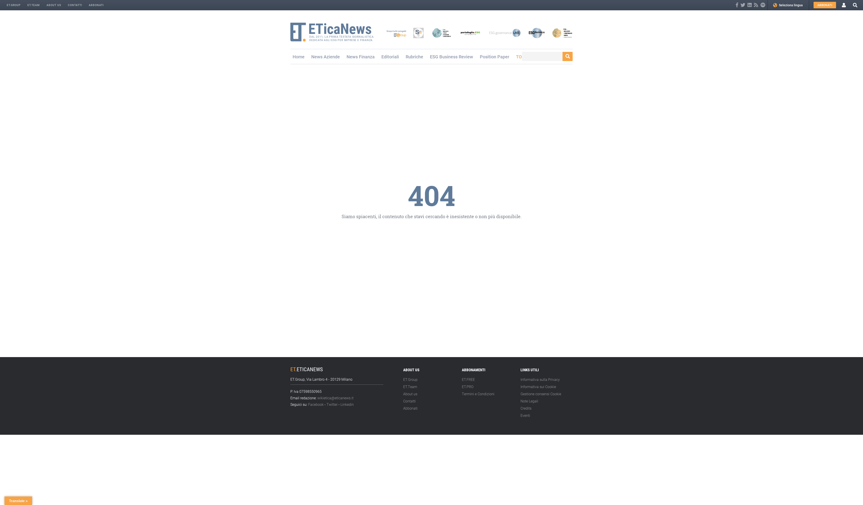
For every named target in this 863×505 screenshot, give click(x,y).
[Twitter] (743, 5)
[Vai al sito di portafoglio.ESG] (470, 33)
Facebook (316, 404)
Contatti (75, 5)
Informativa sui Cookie (538, 386)
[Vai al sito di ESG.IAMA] (441, 33)
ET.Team (33, 5)
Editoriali (390, 56)
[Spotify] (763, 5)
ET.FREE (468, 379)
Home (299, 56)
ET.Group (14, 5)
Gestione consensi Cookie (540, 393)
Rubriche (414, 56)
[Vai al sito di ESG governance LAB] (504, 33)
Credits (526, 408)
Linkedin (347, 404)
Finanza (367, 56)
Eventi (525, 415)
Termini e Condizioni (478, 393)
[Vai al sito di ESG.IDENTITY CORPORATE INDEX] (562, 33)
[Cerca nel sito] (855, 5)
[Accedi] (844, 5)
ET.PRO (468, 386)
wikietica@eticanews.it (335, 397)
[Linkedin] (749, 5)
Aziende (332, 56)
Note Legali (529, 401)
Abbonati (96, 5)
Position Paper (494, 56)
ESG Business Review (451, 56)
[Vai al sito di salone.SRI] (418, 33)
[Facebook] (737, 5)
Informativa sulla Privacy (540, 379)
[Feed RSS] (756, 5)
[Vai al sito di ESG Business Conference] (537, 33)
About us (54, 5)
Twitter (332, 404)
